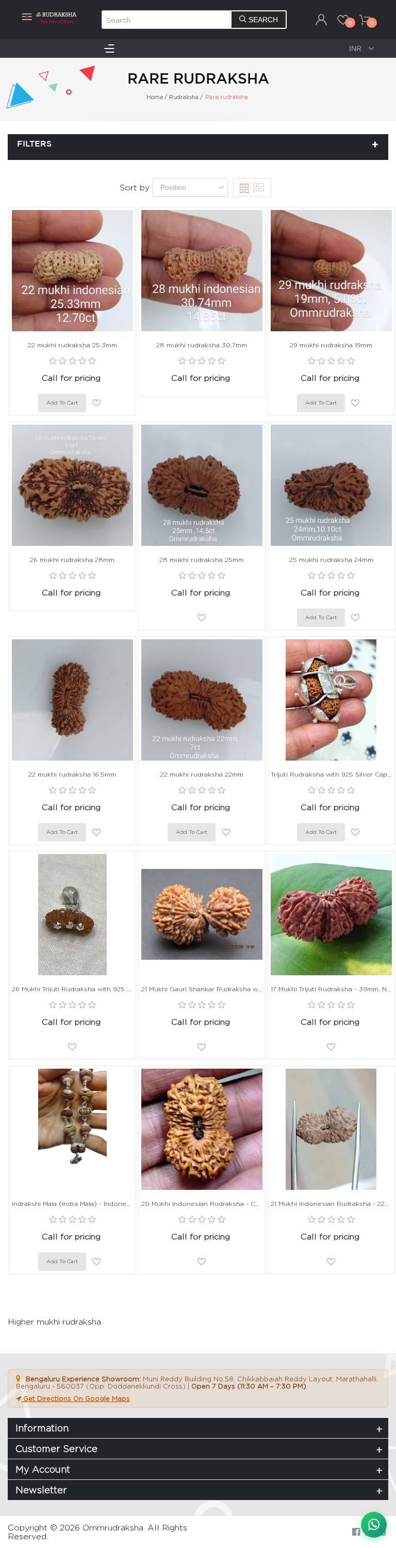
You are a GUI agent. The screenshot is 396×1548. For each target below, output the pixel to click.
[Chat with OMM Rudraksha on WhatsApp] (374, 1525)
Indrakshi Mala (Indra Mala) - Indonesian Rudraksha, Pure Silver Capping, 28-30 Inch (72, 1203)
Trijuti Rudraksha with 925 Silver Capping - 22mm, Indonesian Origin (331, 774)
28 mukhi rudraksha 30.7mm (201, 345)
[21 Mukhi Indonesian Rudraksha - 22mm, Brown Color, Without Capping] (331, 1129)
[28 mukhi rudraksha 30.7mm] (201, 270)
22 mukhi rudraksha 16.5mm (72, 774)
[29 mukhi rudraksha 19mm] (331, 270)
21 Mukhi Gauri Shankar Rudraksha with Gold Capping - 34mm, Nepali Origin (201, 989)
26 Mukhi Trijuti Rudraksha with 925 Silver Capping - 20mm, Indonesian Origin (72, 989)
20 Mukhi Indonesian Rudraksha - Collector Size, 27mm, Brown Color (201, 1203)
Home (154, 97)
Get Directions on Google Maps (75, 1398)
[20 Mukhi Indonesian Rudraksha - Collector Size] (201, 1129)
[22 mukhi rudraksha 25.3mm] (72, 270)
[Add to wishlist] (96, 403)
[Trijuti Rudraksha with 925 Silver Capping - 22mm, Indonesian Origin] (331, 700)
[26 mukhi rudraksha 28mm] (72, 485)
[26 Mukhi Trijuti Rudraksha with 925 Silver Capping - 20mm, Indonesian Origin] (72, 914)
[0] (343, 19)
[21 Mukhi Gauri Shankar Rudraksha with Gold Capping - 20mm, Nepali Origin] (201, 914)
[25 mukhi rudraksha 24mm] (331, 485)
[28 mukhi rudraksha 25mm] (201, 485)
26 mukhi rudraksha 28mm (72, 559)
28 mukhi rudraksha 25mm (201, 559)
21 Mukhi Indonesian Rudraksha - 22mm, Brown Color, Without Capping (331, 1203)
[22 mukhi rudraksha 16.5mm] (72, 700)
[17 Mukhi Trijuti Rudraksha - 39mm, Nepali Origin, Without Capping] (331, 914)
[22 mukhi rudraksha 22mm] (201, 700)
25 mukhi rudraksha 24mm (331, 559)
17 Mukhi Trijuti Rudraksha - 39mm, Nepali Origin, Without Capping (331, 989)
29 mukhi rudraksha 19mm (331, 345)
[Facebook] (356, 1532)
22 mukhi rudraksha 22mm (201, 774)
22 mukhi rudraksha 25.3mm (72, 345)
